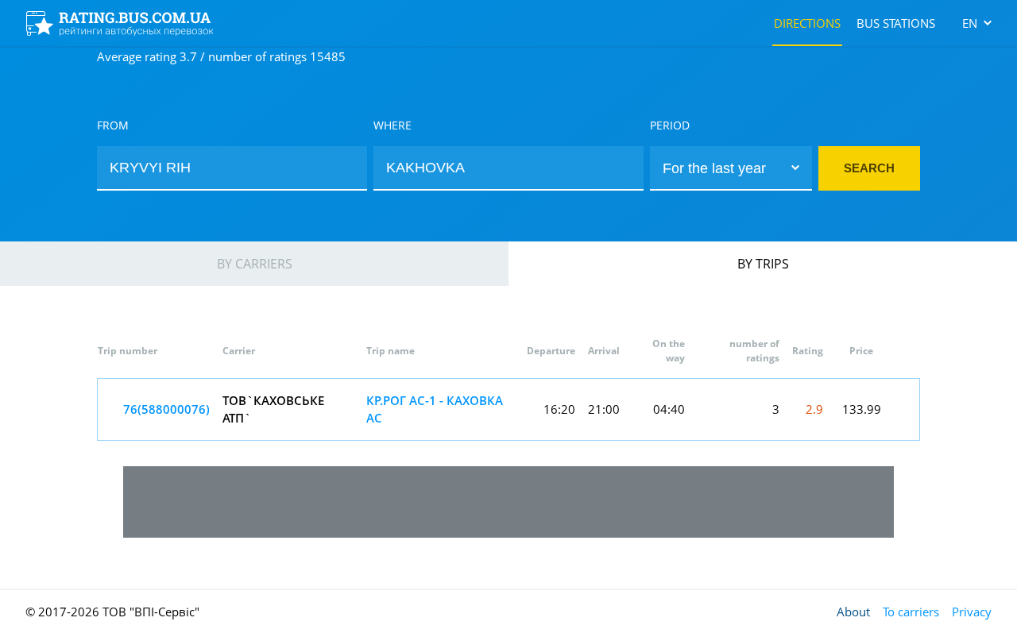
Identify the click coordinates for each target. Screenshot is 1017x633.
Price (861, 350)
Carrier (238, 350)
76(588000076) (166, 409)
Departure (551, 350)
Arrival (604, 350)
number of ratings (754, 351)
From (113, 125)
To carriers (911, 611)
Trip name (390, 350)
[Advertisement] (508, 502)
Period (670, 125)
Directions (807, 23)
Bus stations (896, 23)
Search (869, 168)
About (853, 611)
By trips (763, 263)
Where (392, 125)
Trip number (127, 350)
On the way (668, 351)
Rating (807, 350)
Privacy (972, 611)
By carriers (254, 263)
